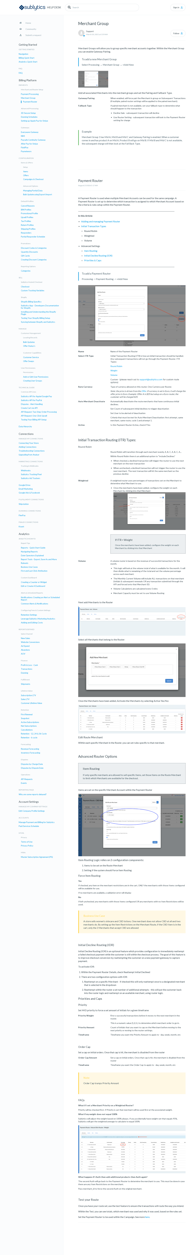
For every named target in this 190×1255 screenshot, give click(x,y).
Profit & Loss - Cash (29, 665)
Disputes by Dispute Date (32, 768)
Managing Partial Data (32, 191)
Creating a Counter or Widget (34, 582)
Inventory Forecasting (30, 753)
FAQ (21, 73)
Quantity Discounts (29, 252)
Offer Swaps (28, 361)
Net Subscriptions (29, 726)
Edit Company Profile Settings (32, 811)
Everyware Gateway (29, 132)
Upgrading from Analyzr (29, 455)
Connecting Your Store (29, 443)
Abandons (25, 650)
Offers (26, 175)
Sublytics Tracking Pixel (31, 474)
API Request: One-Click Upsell (34, 416)
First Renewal (27, 714)
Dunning (24, 673)
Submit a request (33, 35)
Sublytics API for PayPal (31, 400)
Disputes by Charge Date (32, 764)
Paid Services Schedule (29, 826)
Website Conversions (30, 642)
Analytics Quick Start (28, 62)
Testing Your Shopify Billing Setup (35, 318)
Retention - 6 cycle (29, 738)
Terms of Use (26, 842)
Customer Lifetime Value (31, 703)
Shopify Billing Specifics (31, 302)
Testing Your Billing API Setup (34, 420)
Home (28, 23)
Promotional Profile (29, 213)
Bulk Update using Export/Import (37, 194)
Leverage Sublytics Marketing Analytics (38, 619)
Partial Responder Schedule (33, 237)
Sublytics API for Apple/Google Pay (36, 396)
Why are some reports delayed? (33, 794)
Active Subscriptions (30, 722)
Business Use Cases (29, 567)
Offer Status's (29, 346)
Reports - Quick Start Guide (33, 548)
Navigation (23, 54)
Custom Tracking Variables (32, 290)
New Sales (25, 638)
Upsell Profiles (27, 217)
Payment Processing (30, 94)
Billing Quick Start (26, 58)
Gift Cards (25, 256)
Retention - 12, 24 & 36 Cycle (34, 734)
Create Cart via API (29, 408)
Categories (25, 271)
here (147, 1216)
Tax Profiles (26, 221)
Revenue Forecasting (30, 749)
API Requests (27, 779)
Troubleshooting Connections (32, 451)
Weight (113, 370)
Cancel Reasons (28, 206)
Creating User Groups (32, 381)
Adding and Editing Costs (32, 623)
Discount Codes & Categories (34, 248)
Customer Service (31, 357)
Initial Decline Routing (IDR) (98, 255)
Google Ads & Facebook (29, 493)
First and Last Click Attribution (34, 571)
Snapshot (25, 718)
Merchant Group (28, 98)
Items (25, 171)
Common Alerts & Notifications (34, 604)
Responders (26, 233)
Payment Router (30, 102)
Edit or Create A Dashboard (33, 586)
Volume (113, 375)
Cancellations (27, 730)
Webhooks (26, 470)
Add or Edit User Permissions (35, 377)
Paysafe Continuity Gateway (33, 140)
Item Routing (90, 250)
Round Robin (116, 366)
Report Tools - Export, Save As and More (39, 559)
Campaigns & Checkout (33, 179)
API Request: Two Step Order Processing (39, 412)
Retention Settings (29, 615)
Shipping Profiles (28, 229)
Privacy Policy (27, 846)
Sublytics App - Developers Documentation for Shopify (40, 307)
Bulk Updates (29, 342)
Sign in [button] (176, 7)
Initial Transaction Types (93, 226)
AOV (23, 654)
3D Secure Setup (28, 113)
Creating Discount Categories (34, 260)
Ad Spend (25, 646)
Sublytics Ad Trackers (30, 478)
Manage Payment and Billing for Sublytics (36, 822)
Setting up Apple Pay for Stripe (34, 121)
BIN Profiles (26, 210)
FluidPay (24, 147)
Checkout (25, 287)
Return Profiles (27, 225)
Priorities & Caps (92, 260)
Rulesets (24, 563)
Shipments (25, 684)
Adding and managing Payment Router (100, 221)
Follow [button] (176, 33)
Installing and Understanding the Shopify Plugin (38, 313)
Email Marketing (26, 489)
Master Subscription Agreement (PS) (37, 857)
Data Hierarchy (25, 426)
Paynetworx (26, 151)
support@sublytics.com (151, 379)
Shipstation (24, 504)
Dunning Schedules (29, 117)
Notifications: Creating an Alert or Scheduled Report (40, 598)
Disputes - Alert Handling (32, 404)
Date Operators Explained (32, 555)
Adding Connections (27, 447)
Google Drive (24, 485)
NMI (23, 136)
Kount (21, 527)
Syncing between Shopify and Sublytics (38, 322)
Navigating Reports (29, 552)
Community (31, 29)
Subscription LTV (28, 695)
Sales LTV (25, 699)
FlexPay (22, 515)
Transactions (26, 669)
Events (24, 783)
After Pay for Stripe (29, 144)
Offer (143, 391)
